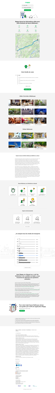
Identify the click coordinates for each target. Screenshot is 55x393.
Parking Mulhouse (22, 347)
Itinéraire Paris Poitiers (32, 342)
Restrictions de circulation (30, 357)
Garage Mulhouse (27, 345)
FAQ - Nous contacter (18, 382)
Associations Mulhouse (28, 349)
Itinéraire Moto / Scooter (24, 336)
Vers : (26, 7)
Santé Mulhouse (37, 348)
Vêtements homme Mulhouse (25, 354)
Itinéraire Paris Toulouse (18, 340)
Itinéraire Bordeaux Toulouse (35, 340)
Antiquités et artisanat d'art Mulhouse (27, 353)
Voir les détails (27, 226)
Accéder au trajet (27, 89)
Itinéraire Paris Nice (24, 340)
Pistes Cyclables (20, 357)
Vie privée (22, 381)
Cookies (25, 381)
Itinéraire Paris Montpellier (24, 341)
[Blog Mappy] (21, 365)
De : (24, 5)
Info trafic (17, 357)
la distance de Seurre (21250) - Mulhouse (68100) (27, 286)
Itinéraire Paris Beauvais (27, 342)
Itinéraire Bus (28, 336)
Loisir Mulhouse (20, 354)
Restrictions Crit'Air (25, 357)
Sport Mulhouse (33, 349)
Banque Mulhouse (32, 352)
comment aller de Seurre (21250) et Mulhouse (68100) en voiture (28, 293)
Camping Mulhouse (24, 348)
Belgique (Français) (19, 372)
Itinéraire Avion (32, 336)
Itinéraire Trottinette (37, 336)
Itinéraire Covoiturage (18, 336)
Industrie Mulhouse (20, 353)
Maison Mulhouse (31, 345)
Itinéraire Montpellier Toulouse (30, 341)
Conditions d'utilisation (18, 381)
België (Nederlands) (19, 373)
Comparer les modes (27, 267)
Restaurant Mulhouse (22, 345)
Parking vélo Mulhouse (18, 349)
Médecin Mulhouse (24, 349)
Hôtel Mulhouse (17, 345)
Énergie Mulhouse (31, 354)
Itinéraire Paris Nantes (29, 340)
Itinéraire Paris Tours (18, 341)
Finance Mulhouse (18, 352)
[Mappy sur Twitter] (19, 365)
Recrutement (17, 377)
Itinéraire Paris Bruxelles (21, 342)
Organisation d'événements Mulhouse (31, 348)
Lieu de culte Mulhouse (22, 352)
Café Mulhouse (27, 352)
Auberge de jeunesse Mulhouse (28, 347)
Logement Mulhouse (36, 354)
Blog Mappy (17, 378)
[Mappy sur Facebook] (17, 365)
